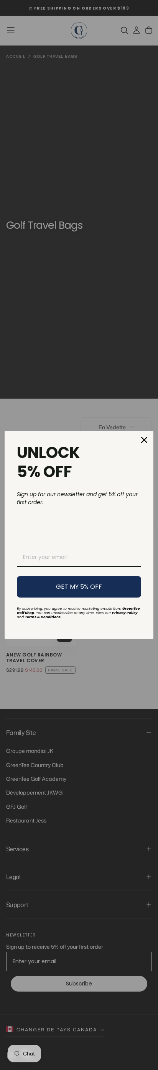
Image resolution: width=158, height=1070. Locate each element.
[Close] (144, 440)
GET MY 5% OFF (79, 586)
